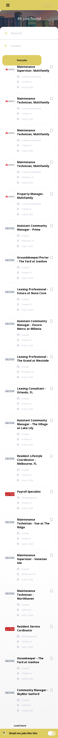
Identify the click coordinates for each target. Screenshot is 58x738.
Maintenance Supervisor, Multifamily (33, 68)
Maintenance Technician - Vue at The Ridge (33, 523)
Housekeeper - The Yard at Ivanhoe (30, 660)
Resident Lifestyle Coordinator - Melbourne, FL (29, 459)
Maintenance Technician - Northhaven (26, 594)
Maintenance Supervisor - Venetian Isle (32, 559)
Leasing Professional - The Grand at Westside (33, 358)
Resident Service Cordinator (28, 628)
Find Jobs (22, 60)
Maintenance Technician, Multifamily (33, 100)
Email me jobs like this (23, 733)
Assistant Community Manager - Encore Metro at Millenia (32, 325)
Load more (20, 725)
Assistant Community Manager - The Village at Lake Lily (32, 424)
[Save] (51, 66)
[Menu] (8, 5)
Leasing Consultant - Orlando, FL (31, 390)
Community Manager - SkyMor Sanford (32, 692)
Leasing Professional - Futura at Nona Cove (32, 291)
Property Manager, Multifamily (30, 196)
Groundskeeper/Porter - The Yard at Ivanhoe (33, 259)
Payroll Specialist (29, 491)
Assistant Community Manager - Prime (32, 227)
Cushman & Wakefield (31, 53)
